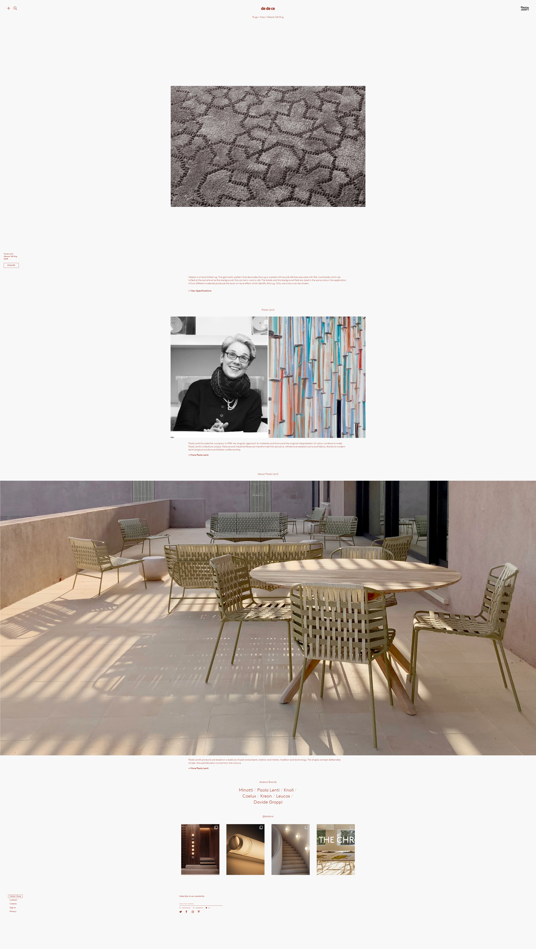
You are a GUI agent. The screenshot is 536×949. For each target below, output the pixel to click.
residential (199, 907)
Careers (13, 904)
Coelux (249, 796)
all (209, 907)
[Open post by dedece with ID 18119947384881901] (336, 849)
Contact (13, 900)
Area (262, 17)
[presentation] (209, 146)
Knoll (289, 790)
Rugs (255, 17)
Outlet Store (15, 896)
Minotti (246, 790)
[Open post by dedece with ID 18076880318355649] (200, 849)
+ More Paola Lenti (198, 455)
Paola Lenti (268, 790)
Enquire (11, 265)
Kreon (266, 796)
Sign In (13, 907)
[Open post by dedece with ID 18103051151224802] (245, 849)
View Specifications (199, 290)
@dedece (268, 816)
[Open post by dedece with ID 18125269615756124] (290, 849)
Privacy (13, 911)
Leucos (283, 796)
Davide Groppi (268, 802)
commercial (186, 907)
